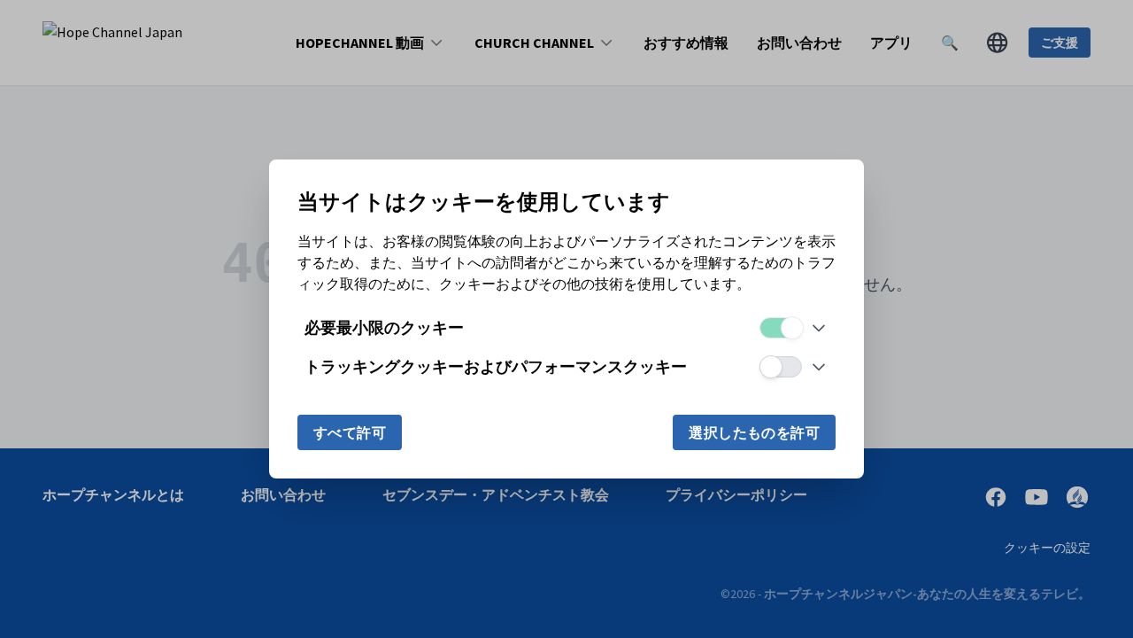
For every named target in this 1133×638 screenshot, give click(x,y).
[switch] (780, 327)
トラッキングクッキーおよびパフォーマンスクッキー (495, 366)
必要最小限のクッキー (384, 327)
